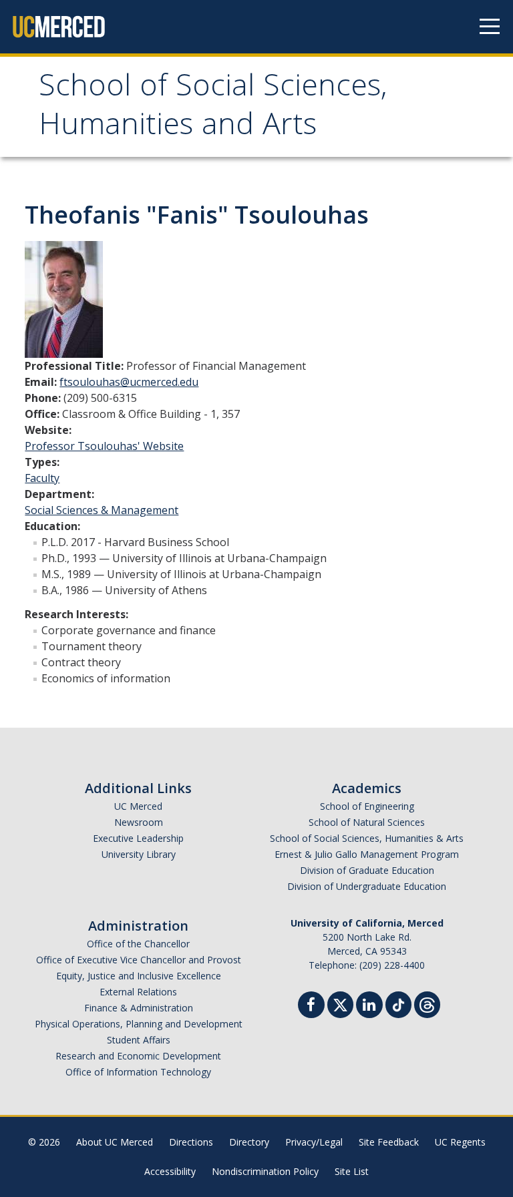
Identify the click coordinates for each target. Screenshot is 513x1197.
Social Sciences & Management (101, 510)
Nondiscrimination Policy (265, 1171)
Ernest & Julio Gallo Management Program (367, 854)
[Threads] (427, 1003)
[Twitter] (340, 1003)
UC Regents (460, 1142)
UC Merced (138, 806)
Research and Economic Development (138, 1055)
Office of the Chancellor (138, 943)
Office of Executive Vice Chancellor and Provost (138, 959)
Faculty (42, 478)
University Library (139, 854)
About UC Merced (114, 1142)
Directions (191, 1142)
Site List (352, 1171)
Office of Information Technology (138, 1071)
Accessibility (170, 1171)
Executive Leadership (138, 838)
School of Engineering (367, 806)
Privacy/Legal (314, 1142)
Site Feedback (389, 1142)
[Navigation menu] (490, 26)
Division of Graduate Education (367, 870)
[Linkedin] (369, 1006)
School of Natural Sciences (367, 822)
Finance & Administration (138, 1007)
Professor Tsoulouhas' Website (104, 446)
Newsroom (138, 822)
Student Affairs (138, 1039)
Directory (249, 1142)
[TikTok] (398, 1003)
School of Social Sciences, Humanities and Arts (213, 108)
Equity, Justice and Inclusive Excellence (138, 975)
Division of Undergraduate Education (366, 886)
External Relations (138, 991)
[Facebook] (311, 1006)
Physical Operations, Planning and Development (138, 1023)
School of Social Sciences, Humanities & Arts (367, 838)
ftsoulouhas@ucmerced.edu (128, 382)
